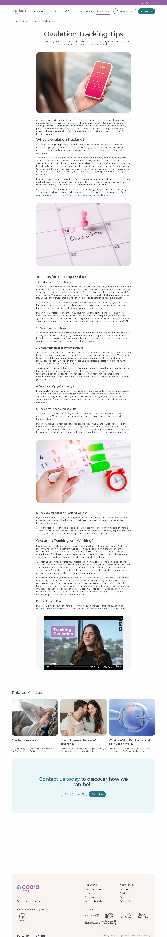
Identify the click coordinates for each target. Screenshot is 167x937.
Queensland (91, 897)
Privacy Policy (109, 936)
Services (124, 893)
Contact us (146, 11)
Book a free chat (125, 11)
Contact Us (125, 901)
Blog (24, 21)
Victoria (88, 893)
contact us (72, 609)
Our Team (125, 889)
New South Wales (93, 889)
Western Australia (93, 901)
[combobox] (149, 2)
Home (15, 21)
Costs (122, 897)
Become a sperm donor (28, 901)
